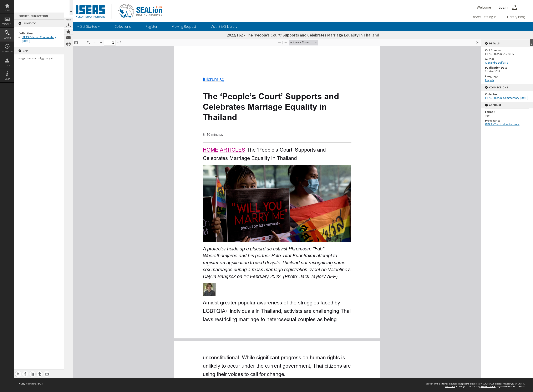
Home (7, 10)
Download (68, 25)
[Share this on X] (18, 371)
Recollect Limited (488, 386)
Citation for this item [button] (68, 44)
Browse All (7, 24)
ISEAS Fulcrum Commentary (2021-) (506, 98)
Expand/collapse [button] (531, 42)
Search (7, 37)
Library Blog (516, 17)
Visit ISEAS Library (224, 26)
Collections (123, 26)
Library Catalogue (484, 17)
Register (151, 26)
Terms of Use (37, 383)
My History (7, 51)
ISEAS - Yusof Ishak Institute (502, 124)
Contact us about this (68, 38)
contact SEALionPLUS (485, 383)
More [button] (7, 79)
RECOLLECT (450, 386)
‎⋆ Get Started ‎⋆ (88, 26)
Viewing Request (184, 26)
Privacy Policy (25, 383)
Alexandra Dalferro (496, 62)
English (489, 80)
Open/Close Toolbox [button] (71, 7)
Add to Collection (68, 31)
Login (7, 65)
